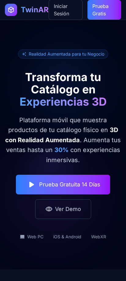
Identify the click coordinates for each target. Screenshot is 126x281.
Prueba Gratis (100, 10)
